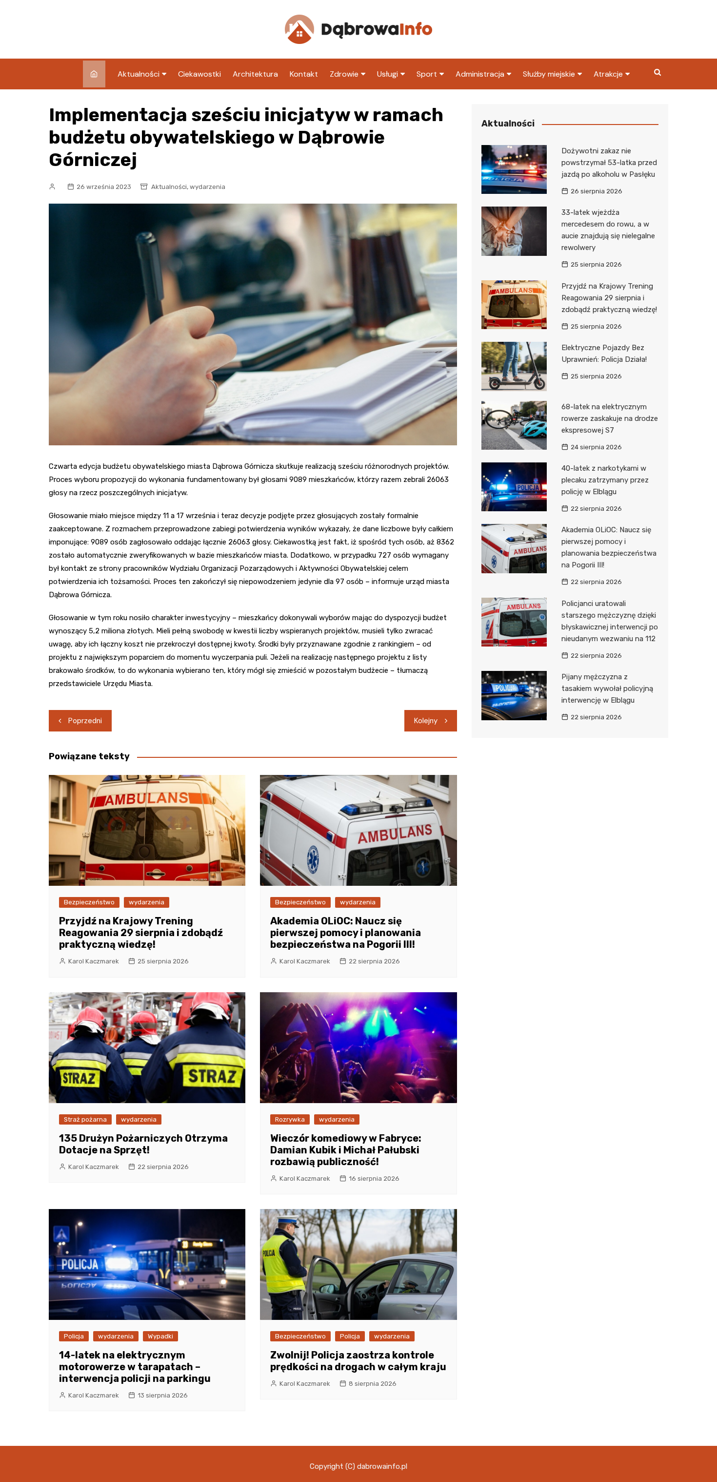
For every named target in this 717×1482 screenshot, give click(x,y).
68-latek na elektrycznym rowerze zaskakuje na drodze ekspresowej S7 (609, 418)
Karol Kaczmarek (93, 961)
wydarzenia (207, 186)
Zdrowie (344, 74)
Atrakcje (608, 74)
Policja (74, 1336)
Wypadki (160, 1336)
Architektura (255, 74)
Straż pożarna (85, 1119)
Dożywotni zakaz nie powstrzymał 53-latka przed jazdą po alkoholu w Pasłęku (609, 162)
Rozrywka (290, 1119)
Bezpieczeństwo (89, 902)
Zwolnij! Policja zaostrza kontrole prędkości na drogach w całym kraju (358, 1361)
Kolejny (426, 721)
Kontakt (304, 74)
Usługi (387, 74)
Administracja (480, 74)
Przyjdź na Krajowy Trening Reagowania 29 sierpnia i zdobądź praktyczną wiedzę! (141, 932)
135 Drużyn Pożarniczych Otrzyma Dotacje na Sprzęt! (143, 1144)
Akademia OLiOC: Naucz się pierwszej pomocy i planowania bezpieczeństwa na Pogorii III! (345, 932)
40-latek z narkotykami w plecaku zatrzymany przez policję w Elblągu (605, 480)
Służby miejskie (549, 74)
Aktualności (138, 74)
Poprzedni (85, 721)
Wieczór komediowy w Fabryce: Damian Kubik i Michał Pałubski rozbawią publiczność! (345, 1150)
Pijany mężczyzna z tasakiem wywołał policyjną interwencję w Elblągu (607, 688)
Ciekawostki (199, 74)
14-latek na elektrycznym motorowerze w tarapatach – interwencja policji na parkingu (135, 1366)
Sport (427, 74)
